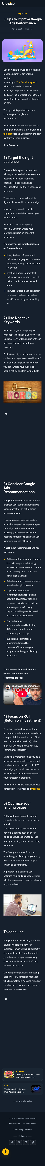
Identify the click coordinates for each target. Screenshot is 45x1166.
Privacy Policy (14, 1123)
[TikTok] (33, 1142)
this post (8, 133)
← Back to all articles (22, 1101)
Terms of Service (29, 1123)
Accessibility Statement (22, 1129)
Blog (19, 13)
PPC (25, 13)
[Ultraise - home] (8, 3)
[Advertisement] (22, 444)
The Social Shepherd (26, 82)
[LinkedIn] (26, 1142)
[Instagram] (19, 1142)
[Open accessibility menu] (5, 1151)
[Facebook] (12, 1142)
